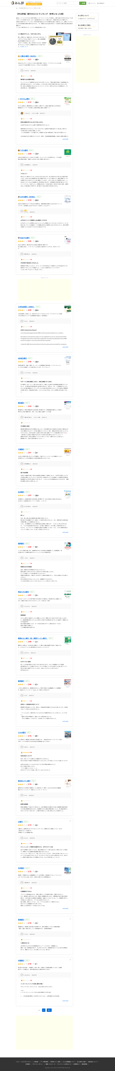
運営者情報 (84, 1064)
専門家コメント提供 (55, 1061)
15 (36, 825)
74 (36, 595)
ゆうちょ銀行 (25, 99)
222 (36, 310)
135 (36, 406)
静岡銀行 (21, 681)
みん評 (17, 3)
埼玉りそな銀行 (23, 592)
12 (36, 923)
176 (36, 154)
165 (36, 241)
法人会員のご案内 (81, 1061)
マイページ (93, 3)
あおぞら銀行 (25, 238)
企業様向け (101, 3)
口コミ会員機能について (69, 1061)
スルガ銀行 (22, 732)
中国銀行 (21, 960)
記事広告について (92, 1061)
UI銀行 (20, 822)
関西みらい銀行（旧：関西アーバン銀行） (33, 638)
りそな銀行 (24, 150)
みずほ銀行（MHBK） (28, 197)
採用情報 (75, 1064)
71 (36, 642)
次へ (49, 1010)
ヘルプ (17, 1061)
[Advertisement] (31, 290)
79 (36, 453)
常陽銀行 (21, 919)
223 (36, 200)
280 (36, 59)
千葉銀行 (21, 449)
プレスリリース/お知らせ (63, 1064)
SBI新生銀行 (22, 358)
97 (36, 684)
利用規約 (28, 1064)
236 (36, 102)
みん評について (24, 46)
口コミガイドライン (26, 1061)
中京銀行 (21, 868)
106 (36, 495)
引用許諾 (36, 1061)
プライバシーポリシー (37, 1064)
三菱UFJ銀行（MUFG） (28, 56)
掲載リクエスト (49, 1064)
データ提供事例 (44, 1061)
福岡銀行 (21, 543)
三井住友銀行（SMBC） (26, 307)
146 (36, 362)
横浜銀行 (21, 403)
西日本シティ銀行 (24, 781)
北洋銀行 (21, 492)
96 (36, 547)
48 (36, 736)
